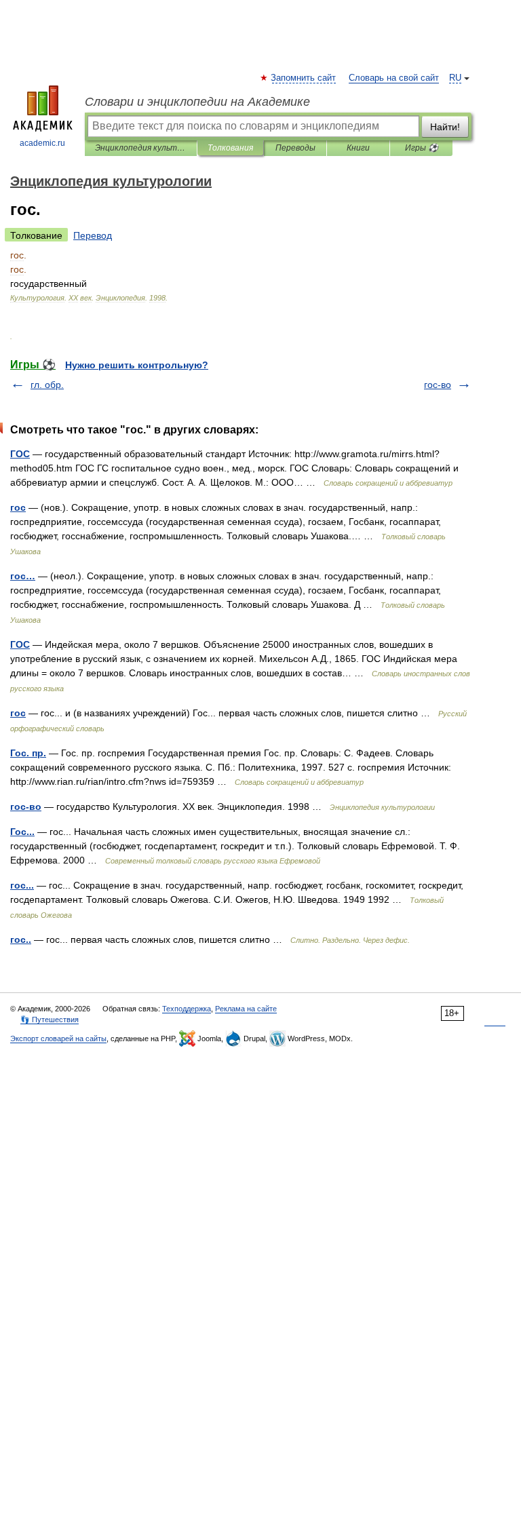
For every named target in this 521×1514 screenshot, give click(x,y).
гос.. (20, 939)
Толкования (230, 148)
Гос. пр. (28, 753)
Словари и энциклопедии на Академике (197, 102)
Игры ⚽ (421, 148)
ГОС (20, 453)
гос (18, 507)
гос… (22, 575)
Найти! (445, 126)
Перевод (92, 235)
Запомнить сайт (304, 78)
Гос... (22, 831)
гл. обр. (47, 384)
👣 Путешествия (49, 1019)
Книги (358, 148)
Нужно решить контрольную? (136, 365)
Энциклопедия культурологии (141, 148)
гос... (22, 885)
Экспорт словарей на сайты (58, 1038)
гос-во (437, 384)
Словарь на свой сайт (394, 78)
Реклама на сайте (246, 1009)
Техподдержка (186, 1009)
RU (455, 78)
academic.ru (42, 143)
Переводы (295, 148)
